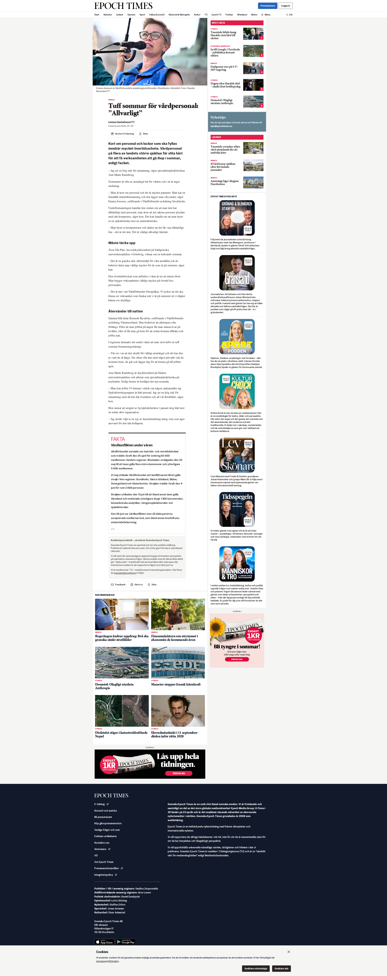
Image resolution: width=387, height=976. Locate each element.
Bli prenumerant (103, 817)
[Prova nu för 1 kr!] (150, 764)
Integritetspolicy (103, 874)
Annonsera (100, 849)
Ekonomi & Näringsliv (179, 14)
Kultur (197, 14)
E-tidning (99, 804)
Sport (142, 14)
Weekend (242, 14)
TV (206, 14)
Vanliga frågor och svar (107, 829)
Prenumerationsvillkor (106, 868)
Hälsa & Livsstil (156, 14)
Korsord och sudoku (105, 810)
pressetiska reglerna (125, 573)
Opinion (131, 14)
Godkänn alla (281, 968)
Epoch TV (216, 14)
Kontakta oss (101, 842)
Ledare (119, 14)
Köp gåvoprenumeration (107, 823)
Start (96, 14)
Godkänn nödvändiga (256, 968)
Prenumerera (268, 5)
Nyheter (108, 14)
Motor (254, 14)
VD (96, 855)
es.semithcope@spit (221, 126)
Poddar (229, 14)
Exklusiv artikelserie (105, 836)
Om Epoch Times (103, 861)
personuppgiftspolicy (107, 961)
